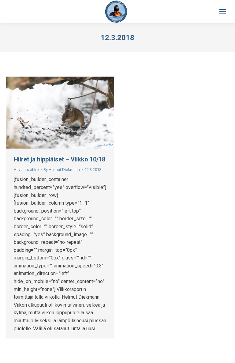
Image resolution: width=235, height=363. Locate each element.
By (61, 169)
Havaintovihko (26, 169)
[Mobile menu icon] (223, 12)
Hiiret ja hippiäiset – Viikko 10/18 (59, 159)
